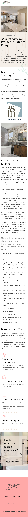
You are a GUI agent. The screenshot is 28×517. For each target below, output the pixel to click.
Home (6, 496)
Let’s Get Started (14, 499)
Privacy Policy (10, 512)
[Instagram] (17, 503)
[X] (11, 503)
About (13, 496)
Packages (20, 496)
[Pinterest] (19, 503)
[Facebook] (8, 503)
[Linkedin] (14, 503)
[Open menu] (25, 3)
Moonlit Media (17, 512)
